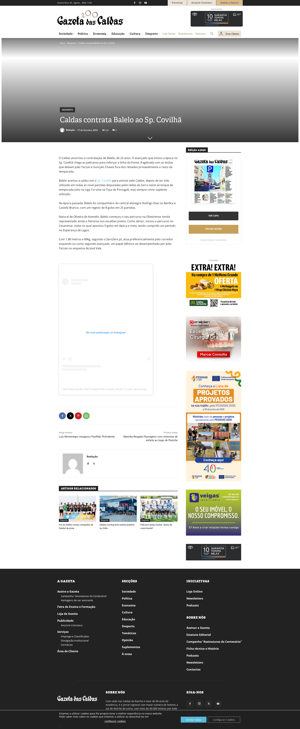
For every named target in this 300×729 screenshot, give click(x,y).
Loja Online (194, 591)
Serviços (63, 632)
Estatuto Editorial (198, 635)
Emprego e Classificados (75, 636)
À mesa (127, 654)
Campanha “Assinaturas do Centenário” (84, 596)
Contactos (193, 669)
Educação (128, 619)
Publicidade (65, 621)
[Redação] (62, 130)
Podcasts (192, 605)
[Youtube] (145, 3)
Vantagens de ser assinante (77, 600)
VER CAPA (214, 215)
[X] (70, 415)
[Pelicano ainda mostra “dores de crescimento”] (159, 509)
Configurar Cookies (224, 719)
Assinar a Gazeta (198, 628)
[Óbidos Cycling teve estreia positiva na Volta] (118, 509)
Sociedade (129, 591)
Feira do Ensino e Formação (76, 607)
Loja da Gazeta (67, 614)
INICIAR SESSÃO (213, 228)
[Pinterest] (78, 415)
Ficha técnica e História (202, 649)
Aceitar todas (193, 719)
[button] (212, 34)
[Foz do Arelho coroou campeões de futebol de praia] (77, 509)
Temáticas (129, 633)
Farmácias (67, 644)
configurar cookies (115, 721)
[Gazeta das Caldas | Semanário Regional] (90, 17)
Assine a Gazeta (68, 591)
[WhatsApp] (86, 415)
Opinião (127, 640)
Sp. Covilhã (104, 180)
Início (62, 42)
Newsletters (194, 598)
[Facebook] (134, 3)
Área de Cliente (67, 651)
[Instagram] (140, 3)
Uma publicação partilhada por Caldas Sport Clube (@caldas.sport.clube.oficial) (118, 389)
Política (127, 598)
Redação (70, 129)
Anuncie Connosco (71, 625)
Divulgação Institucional (75, 640)
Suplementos (131, 647)
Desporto (71, 42)
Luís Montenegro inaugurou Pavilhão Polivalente (87, 436)
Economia (129, 605)
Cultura (127, 612)
